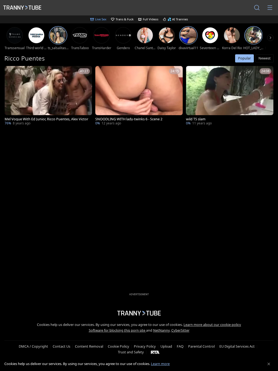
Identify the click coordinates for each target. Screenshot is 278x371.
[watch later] (11, 72)
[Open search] (257, 7)
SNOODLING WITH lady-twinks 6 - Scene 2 (128, 119)
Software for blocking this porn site (117, 330)
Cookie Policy (118, 346)
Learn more (160, 363)
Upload (166, 346)
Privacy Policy (145, 346)
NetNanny (161, 330)
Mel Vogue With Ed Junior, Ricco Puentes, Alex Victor (46, 119)
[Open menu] (270, 7)
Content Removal (89, 346)
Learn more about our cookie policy (212, 324)
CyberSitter (180, 330)
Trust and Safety (131, 352)
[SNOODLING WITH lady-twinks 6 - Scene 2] (139, 96)
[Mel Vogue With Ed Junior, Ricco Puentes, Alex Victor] (48, 96)
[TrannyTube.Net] (22, 7)
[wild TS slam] (229, 96)
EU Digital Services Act (237, 346)
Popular (244, 58)
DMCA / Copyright (33, 346)
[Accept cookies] (269, 364)
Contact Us (61, 346)
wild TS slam (196, 119)
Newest (264, 58)
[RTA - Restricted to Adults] (155, 352)
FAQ (180, 346)
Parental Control (201, 346)
